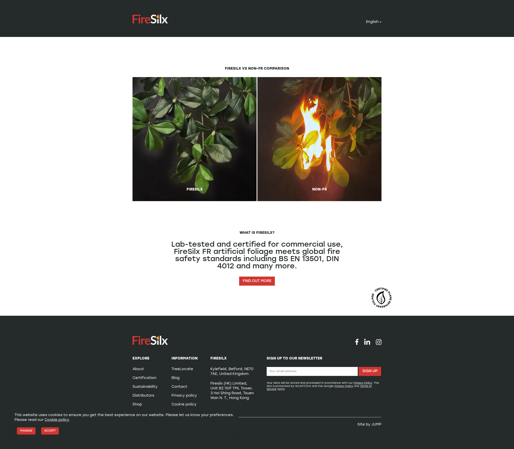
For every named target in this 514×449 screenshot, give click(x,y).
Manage (26, 430)
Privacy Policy (363, 383)
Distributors (143, 396)
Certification (144, 378)
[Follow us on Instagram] (378, 342)
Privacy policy (184, 396)
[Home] (150, 18)
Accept (50, 430)
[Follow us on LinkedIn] (367, 342)
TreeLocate (182, 369)
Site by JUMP (369, 425)
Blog (175, 378)
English (372, 22)
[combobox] (373, 22)
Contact (179, 387)
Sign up (369, 371)
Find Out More (257, 281)
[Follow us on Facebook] (357, 342)
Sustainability (145, 387)
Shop (137, 404)
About (138, 369)
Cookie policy (184, 404)
